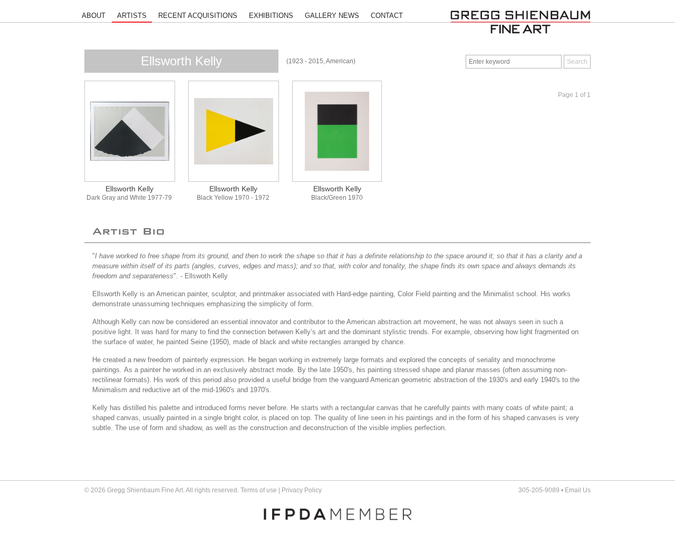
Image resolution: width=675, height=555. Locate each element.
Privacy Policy (302, 490)
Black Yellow (215, 197)
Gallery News (332, 16)
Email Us (578, 490)
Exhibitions (271, 16)
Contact (387, 16)
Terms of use (258, 490)
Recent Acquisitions (197, 16)
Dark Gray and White (116, 197)
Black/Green (328, 197)
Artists (132, 16)
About (93, 16)
